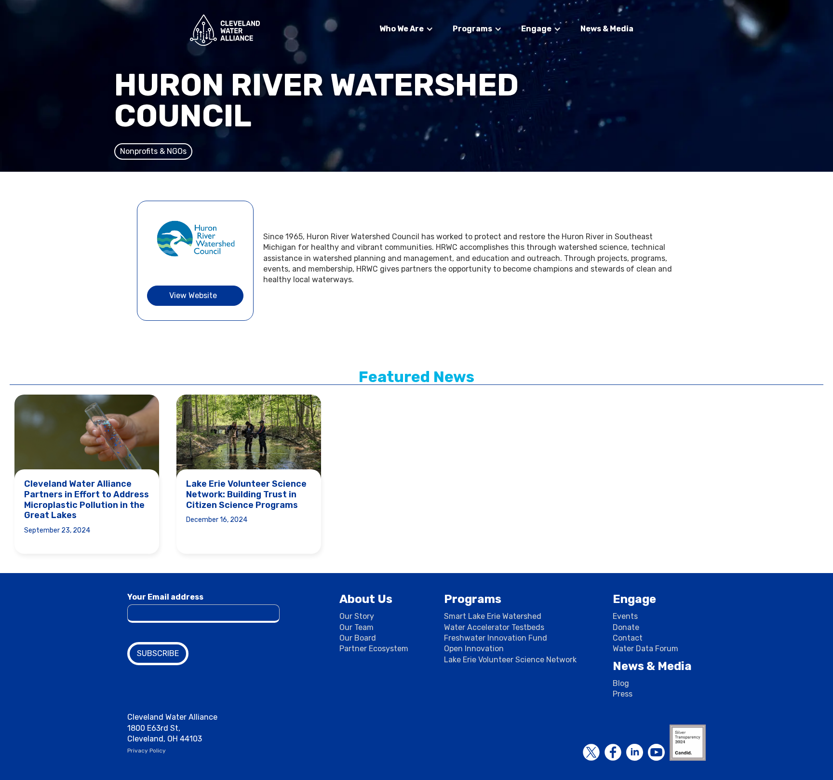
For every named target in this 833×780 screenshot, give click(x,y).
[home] (225, 30)
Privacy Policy (146, 750)
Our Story (356, 616)
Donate (626, 627)
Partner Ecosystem (373, 648)
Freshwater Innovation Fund (495, 638)
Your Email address (165, 597)
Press (622, 693)
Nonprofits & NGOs (153, 151)
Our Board (357, 638)
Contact (628, 638)
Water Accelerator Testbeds (494, 627)
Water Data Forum (645, 648)
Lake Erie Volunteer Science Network (510, 659)
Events (625, 616)
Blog (621, 683)
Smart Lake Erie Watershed (492, 616)
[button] (406, 28)
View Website (193, 295)
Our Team (356, 627)
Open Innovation (474, 648)
